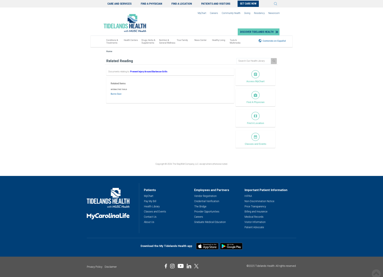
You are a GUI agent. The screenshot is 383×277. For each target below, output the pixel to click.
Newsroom (274, 13)
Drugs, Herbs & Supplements (148, 41)
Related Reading (119, 61)
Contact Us (150, 216)
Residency (259, 13)
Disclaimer (111, 266)
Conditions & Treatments (112, 41)
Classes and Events (155, 211)
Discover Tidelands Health (256, 31)
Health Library (152, 206)
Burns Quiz (116, 94)
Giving (247, 13)
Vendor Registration (205, 195)
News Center (200, 40)
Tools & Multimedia (235, 41)
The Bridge (200, 206)
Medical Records (253, 216)
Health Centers (131, 40)
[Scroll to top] (376, 271)
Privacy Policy (94, 266)
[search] (253, 61)
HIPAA (248, 195)
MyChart (202, 13)
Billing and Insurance (256, 211)
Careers (214, 13)
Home (109, 51)
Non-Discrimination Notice (259, 201)
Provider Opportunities (206, 211)
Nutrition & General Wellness (167, 41)
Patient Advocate (254, 227)
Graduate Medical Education (210, 222)
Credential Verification (206, 201)
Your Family (182, 40)
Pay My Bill (150, 201)
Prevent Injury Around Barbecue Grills (148, 71)
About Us (149, 222)
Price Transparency (255, 206)
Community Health (231, 13)
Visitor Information (255, 222)
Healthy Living (218, 40)
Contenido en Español (274, 41)
